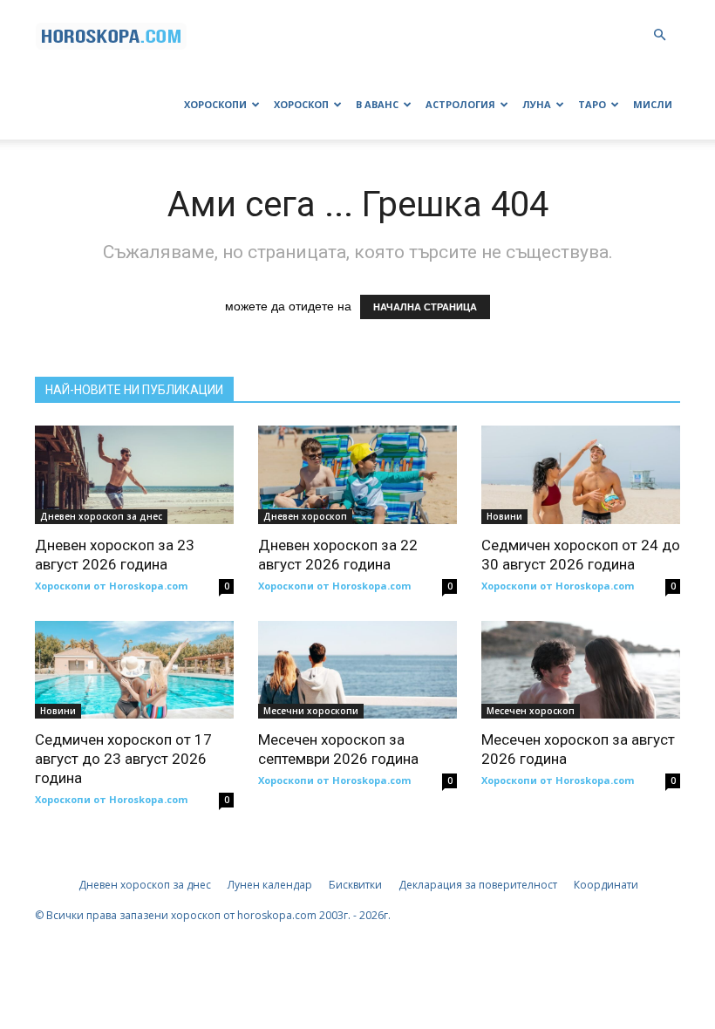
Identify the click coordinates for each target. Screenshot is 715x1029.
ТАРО (592, 104)
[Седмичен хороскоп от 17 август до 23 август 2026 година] (134, 670)
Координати (606, 884)
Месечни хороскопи (310, 711)
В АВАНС (377, 104)
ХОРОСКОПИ (215, 104)
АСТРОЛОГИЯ (460, 104)
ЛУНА (536, 104)
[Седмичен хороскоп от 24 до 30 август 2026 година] (580, 475)
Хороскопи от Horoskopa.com (111, 585)
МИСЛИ (652, 104)
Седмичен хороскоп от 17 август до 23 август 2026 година (123, 759)
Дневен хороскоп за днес (101, 516)
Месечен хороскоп (531, 711)
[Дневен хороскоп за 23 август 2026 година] (134, 475)
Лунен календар (270, 884)
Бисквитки (355, 884)
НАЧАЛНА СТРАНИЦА (425, 307)
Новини (504, 516)
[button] (659, 35)
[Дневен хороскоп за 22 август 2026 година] (357, 475)
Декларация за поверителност (477, 884)
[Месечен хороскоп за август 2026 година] (580, 670)
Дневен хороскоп (305, 516)
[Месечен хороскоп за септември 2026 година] (357, 670)
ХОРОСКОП (301, 104)
